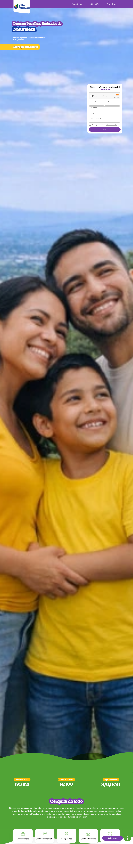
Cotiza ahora (112, 838)
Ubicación (94, 4)
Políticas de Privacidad (111, 125)
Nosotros (111, 4)
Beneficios (77, 4)
